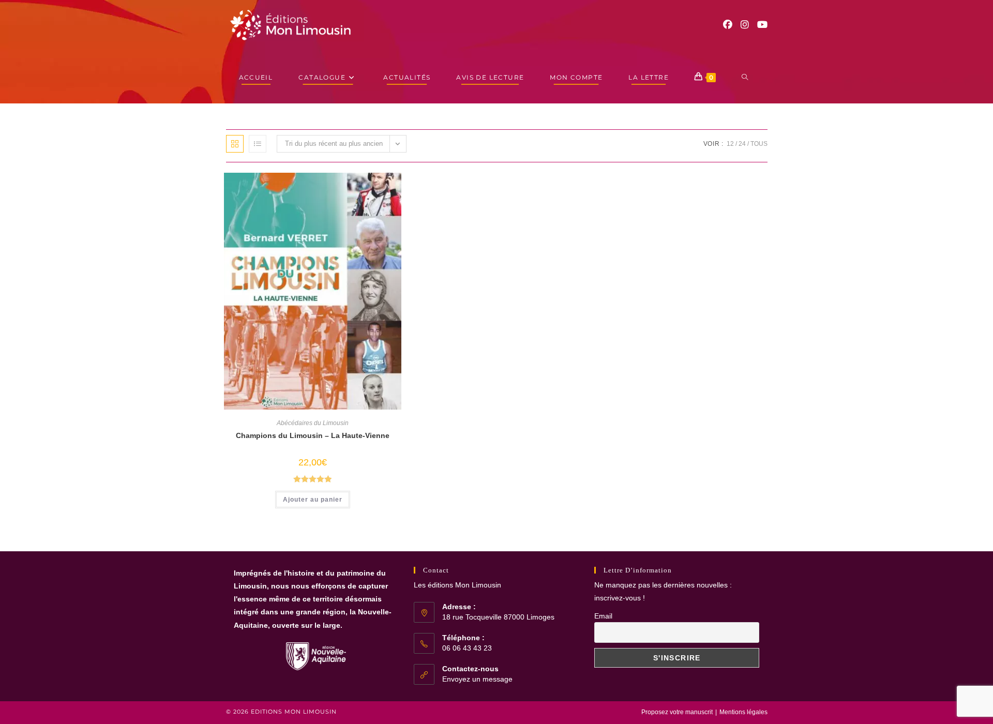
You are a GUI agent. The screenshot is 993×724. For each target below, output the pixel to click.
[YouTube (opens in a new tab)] (762, 24)
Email (603, 616)
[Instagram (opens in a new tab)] (744, 24)
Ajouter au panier (312, 499)
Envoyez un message (477, 679)
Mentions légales (743, 712)
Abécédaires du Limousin (313, 423)
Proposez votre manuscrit (677, 712)
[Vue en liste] (257, 144)
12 (730, 143)
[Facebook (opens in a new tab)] (727, 24)
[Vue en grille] (235, 144)
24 (742, 143)
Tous (759, 143)
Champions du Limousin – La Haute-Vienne (312, 435)
